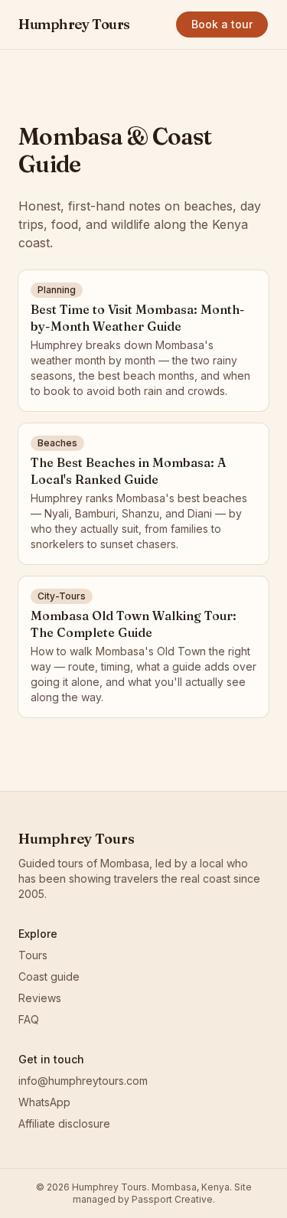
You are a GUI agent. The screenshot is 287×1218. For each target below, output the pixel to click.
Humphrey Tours (74, 24)
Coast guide (49, 976)
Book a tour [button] (222, 24)
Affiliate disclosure (64, 1123)
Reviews (39, 997)
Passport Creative (172, 1199)
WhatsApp (44, 1102)
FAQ (28, 1019)
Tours (32, 955)
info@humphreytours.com (83, 1080)
